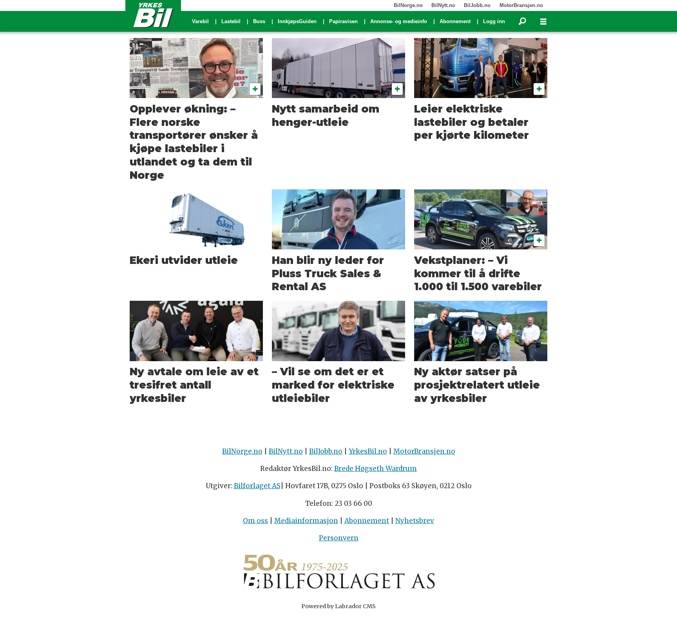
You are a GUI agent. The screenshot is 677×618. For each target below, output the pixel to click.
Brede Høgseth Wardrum (375, 468)
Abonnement (455, 21)
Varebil (200, 21)
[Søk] (522, 21)
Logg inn (494, 21)
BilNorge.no (408, 5)
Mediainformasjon (306, 520)
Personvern (338, 538)
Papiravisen (343, 21)
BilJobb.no (477, 5)
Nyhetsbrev (414, 520)
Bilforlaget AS (257, 486)
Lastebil (231, 21)
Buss (259, 21)
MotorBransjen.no (521, 5)
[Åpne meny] (543, 21)
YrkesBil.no (368, 451)
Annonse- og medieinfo (398, 21)
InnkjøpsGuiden (297, 21)
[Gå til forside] (153, 15)
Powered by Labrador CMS (338, 606)
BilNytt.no (443, 5)
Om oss (255, 520)
